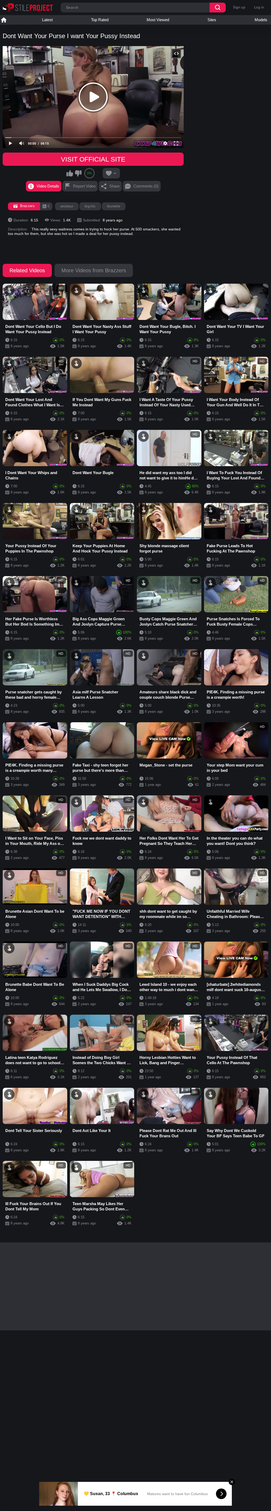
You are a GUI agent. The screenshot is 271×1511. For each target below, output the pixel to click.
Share (114, 186)
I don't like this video (78, 173)
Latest (47, 19)
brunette (113, 206)
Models (261, 19)
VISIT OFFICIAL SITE (93, 159)
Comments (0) (146, 186)
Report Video (84, 186)
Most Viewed (158, 19)
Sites (211, 19)
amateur (66, 206)
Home (4, 19)
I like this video (69, 173)
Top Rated (100, 19)
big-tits (90, 206)
